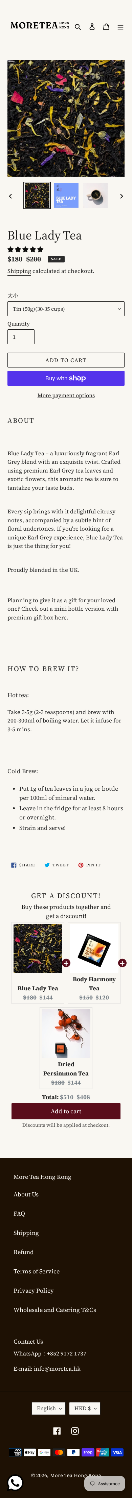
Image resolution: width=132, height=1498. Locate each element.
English (46, 1408)
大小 (12, 295)
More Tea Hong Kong (75, 1475)
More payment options (66, 395)
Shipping (19, 271)
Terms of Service (37, 1271)
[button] (26, 249)
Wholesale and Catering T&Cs (55, 1309)
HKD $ (82, 1408)
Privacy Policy (34, 1290)
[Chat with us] (15, 1482)
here (60, 617)
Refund (24, 1252)
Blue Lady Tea (38, 988)
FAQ (19, 1213)
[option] (37, 195)
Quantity (18, 323)
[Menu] (120, 26)
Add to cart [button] (66, 1105)
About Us (26, 1194)
